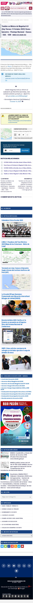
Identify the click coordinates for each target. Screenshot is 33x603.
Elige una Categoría (9, 497)
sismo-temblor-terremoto (10, 506)
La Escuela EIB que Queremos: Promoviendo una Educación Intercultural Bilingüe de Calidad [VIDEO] (16, 296)
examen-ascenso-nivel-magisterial (12, 518)
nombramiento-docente (9, 512)
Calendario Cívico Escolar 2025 (12, 220)
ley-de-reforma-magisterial (10, 524)
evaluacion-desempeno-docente (12, 527)
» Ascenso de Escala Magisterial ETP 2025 (15, 384)
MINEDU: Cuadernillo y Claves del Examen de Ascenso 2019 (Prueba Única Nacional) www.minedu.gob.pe (21, 456)
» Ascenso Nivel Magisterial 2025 (12, 381)
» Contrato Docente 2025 (9, 379)
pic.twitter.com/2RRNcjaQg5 (17, 96)
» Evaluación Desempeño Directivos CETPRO (16, 392)
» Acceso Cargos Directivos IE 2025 (13, 386)
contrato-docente (8, 515)
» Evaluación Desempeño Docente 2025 (14, 396)
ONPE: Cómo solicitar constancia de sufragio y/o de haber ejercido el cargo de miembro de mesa (16, 350)
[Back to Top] (16, 577)
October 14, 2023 (15, 101)
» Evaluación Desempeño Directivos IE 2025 (16, 394)
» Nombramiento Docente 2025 (12, 398)
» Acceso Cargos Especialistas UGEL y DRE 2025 (15, 388)
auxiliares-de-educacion (9, 521)
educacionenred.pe (18, 8)
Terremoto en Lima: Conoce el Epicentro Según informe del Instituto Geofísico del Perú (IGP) (16, 270)
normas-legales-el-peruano (10, 509)
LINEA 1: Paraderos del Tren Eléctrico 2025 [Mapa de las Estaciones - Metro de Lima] (15, 244)
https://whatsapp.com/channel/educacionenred (19, 121)
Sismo (10, 66)
